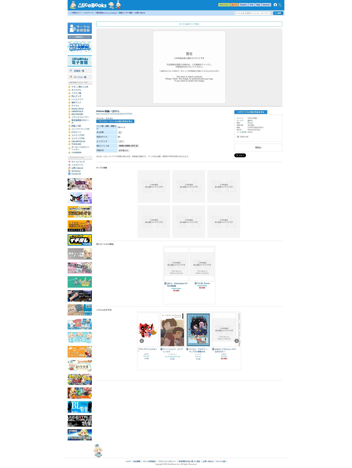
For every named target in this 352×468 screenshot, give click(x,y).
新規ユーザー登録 (125, 13)
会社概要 (137, 461)
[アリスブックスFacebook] (275, 6)
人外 (86, 87)
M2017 (202, 354)
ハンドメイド (77, 99)
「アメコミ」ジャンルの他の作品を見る (115, 121)
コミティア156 (78, 138)
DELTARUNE (77, 114)
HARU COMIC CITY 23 (128, 146)
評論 (73, 126)
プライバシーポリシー (167, 461)
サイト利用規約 (149, 461)
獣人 (81, 87)
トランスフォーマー (80, 117)
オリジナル (76, 90)
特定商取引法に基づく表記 (189, 461)
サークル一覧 (79, 77)
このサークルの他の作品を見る (250, 112)
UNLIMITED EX (78, 141)
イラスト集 (76, 93)
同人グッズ (76, 96)
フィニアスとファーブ (150, 356)
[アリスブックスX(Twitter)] (280, 6)
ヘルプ (128, 461)
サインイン (224, 5)
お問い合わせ (140, 13)
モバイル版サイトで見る (189, 24)
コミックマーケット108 (80, 129)
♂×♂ (121, 141)
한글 (258, 5)
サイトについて (78, 162)
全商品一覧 (78, 71)
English (243, 5)
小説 (79, 126)
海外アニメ (76, 103)
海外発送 (106, 13)
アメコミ (75, 106)
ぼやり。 (251, 120)
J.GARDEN (76, 153)
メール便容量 (242, 132)
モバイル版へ (221, 461)
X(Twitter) (76, 171)
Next (236, 341)
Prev (142, 341)
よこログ (176, 354)
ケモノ (74, 87)
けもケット (76, 132)
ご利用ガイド (76, 13)
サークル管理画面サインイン (79, 37)
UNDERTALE (77, 111)
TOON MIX (76, 144)
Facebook (76, 174)
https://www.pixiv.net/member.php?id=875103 (114, 114)
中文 (251, 5)
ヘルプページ (89, 13)
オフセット (123, 150)
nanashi (228, 351)
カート (234, 5)
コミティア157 (78, 135)
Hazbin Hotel (77, 109)
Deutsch (266, 5)
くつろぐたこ (150, 354)
